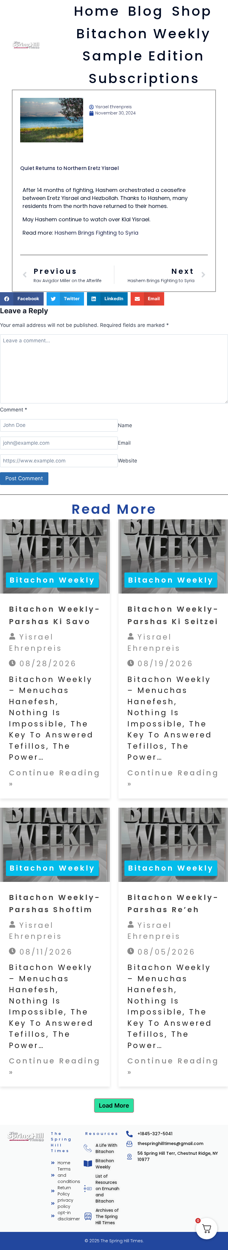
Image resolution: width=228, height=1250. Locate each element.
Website (127, 461)
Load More (114, 1105)
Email (124, 443)
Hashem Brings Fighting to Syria (96, 232)
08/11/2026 (44, 952)
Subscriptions (144, 78)
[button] (22, 299)
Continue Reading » (55, 778)
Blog (146, 11)
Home (97, 11)
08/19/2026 (164, 664)
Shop (192, 11)
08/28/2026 (46, 664)
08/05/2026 (165, 952)
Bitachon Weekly (143, 33)
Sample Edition (143, 56)
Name (125, 425)
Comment (13, 410)
